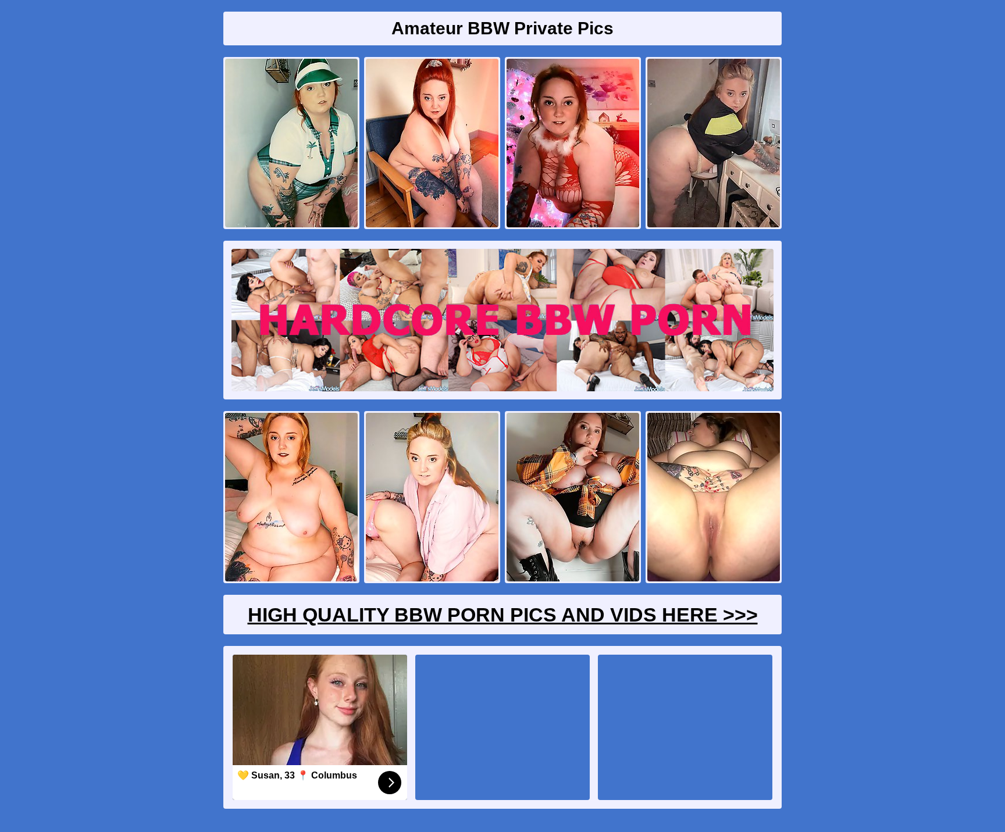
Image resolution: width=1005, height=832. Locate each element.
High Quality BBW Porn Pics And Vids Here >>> (503, 615)
